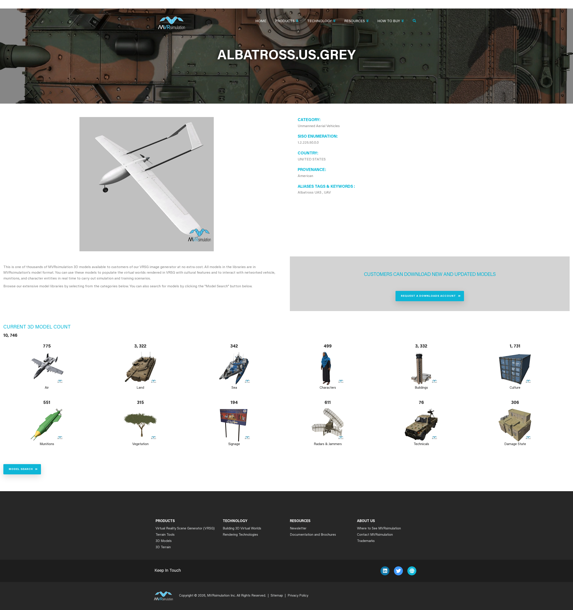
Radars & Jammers (328, 444)
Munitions (47, 444)
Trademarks (366, 541)
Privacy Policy (298, 595)
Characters (328, 388)
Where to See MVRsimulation (379, 528)
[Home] (171, 20)
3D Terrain (163, 547)
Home (260, 21)
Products (285, 21)
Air (47, 388)
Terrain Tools (165, 535)
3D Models (164, 541)
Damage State (515, 444)
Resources (354, 21)
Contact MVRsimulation (375, 535)
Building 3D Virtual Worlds (242, 528)
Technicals (421, 444)
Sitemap (277, 595)
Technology (319, 21)
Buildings (421, 388)
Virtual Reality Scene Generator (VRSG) (185, 528)
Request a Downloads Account (428, 296)
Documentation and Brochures (313, 535)
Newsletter (298, 528)
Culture (515, 388)
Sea (234, 388)
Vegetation (140, 444)
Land (140, 388)
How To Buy (388, 21)
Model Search (21, 469)
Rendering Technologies (240, 535)
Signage (234, 444)
